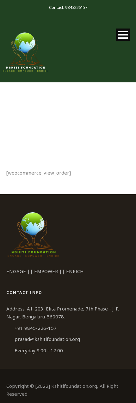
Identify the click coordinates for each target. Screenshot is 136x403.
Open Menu (123, 35)
